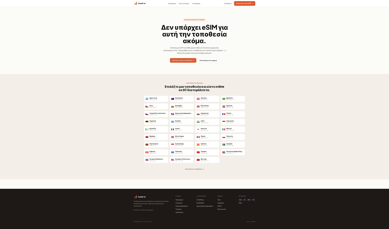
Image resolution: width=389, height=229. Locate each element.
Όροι (219, 200)
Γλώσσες (179, 209)
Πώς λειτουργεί (184, 3)
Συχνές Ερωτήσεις (182, 206)
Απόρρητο (220, 203)
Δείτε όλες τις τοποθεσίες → (194, 169)
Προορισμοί (172, 3)
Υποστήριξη (196, 3)
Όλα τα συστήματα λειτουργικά (144, 210)
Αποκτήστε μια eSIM (243, 3)
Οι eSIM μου (200, 200)
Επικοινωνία (221, 209)
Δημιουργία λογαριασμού (205, 206)
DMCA (219, 206)
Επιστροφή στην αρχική (208, 60)
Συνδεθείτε (228, 3)
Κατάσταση (179, 212)
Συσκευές (179, 203)
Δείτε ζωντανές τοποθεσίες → (183, 60)
